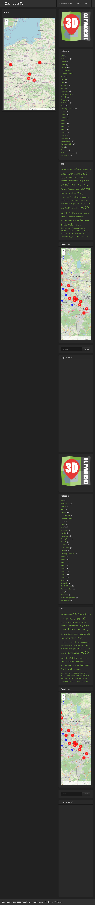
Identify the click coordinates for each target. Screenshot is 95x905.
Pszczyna (64, 100)
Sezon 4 (63, 120)
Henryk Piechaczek (83, 197)
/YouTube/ (58, 902)
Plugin (52, 109)
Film (62, 76)
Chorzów (64, 67)
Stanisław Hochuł (76, 217)
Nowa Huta (64, 91)
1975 (71, 174)
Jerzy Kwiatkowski (76, 201)
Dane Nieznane (66, 73)
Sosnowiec (64, 138)
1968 (63, 174)
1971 (66, 174)
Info (87, 3)
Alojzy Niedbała (79, 177)
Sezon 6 (63, 126)
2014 (71, 177)
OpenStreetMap (36, 109)
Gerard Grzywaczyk (70, 189)
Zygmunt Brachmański (78, 236)
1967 (89, 169)
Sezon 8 (63, 132)
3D (62, 56)
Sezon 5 (63, 123)
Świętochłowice (66, 141)
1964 (80, 169)
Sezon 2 (63, 115)
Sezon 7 (63, 129)
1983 (68, 177)
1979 (63, 177)
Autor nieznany (77, 184)
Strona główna (65, 3)
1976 (75, 174)
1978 (84, 173)
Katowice (64, 85)
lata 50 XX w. (84, 204)
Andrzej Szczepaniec (69, 181)
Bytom (63, 65)
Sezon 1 (63, 112)
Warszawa (64, 150)
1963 (76, 169)
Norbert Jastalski (83, 213)
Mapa (79, 3)
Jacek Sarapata (65, 201)
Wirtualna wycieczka (68, 153)
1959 (71, 169)
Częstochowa (65, 70)
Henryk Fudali (69, 197)
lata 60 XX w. (67, 208)
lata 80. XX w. (71, 213)
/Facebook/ (49, 902)
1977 (78, 174)
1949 (62, 169)
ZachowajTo (14, 3)
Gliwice (63, 79)
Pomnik (63, 97)
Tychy (63, 147)
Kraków (63, 88)
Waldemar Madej (74, 233)
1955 (65, 169)
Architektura (65, 59)
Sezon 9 (63, 135)
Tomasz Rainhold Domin (75, 231)
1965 (84, 169)
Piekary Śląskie (66, 94)
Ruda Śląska (65, 103)
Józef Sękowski (73, 204)
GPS (62, 82)
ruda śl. (64, 217)
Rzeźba (63, 106)
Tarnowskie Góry (66, 144)
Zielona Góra (65, 156)
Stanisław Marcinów (70, 220)
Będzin (63, 62)
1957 (68, 169)
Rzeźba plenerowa (67, 109)
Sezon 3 (63, 118)
